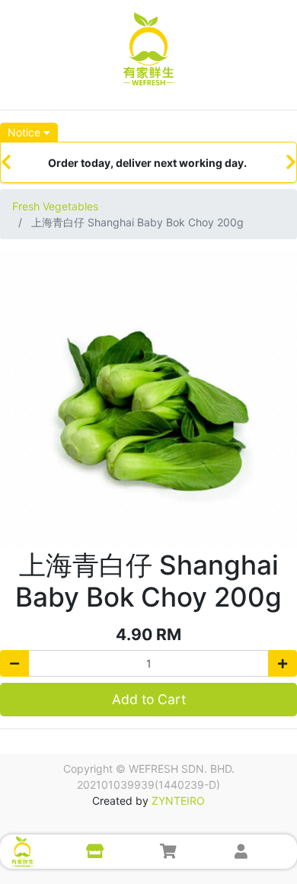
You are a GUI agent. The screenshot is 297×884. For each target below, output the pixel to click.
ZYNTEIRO (178, 800)
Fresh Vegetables (55, 206)
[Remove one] (14, 663)
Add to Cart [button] (149, 699)
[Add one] (282, 663)
